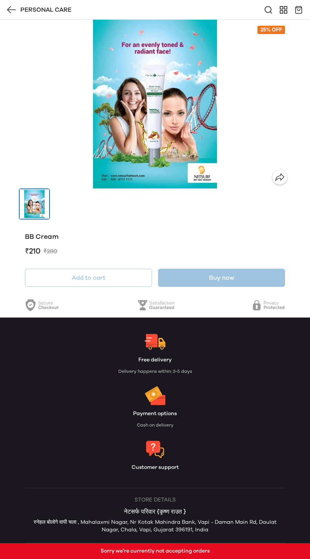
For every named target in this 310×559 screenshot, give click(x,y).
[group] (155, 104)
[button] (34, 204)
